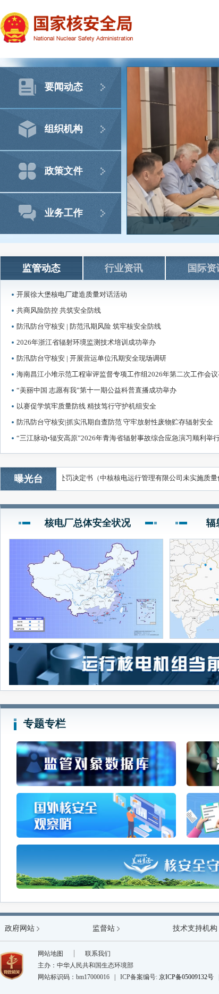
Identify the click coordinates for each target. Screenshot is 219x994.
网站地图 (50, 953)
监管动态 (41, 268)
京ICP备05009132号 (186, 977)
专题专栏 (44, 723)
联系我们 (98, 953)
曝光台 (28, 478)
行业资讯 (124, 268)
